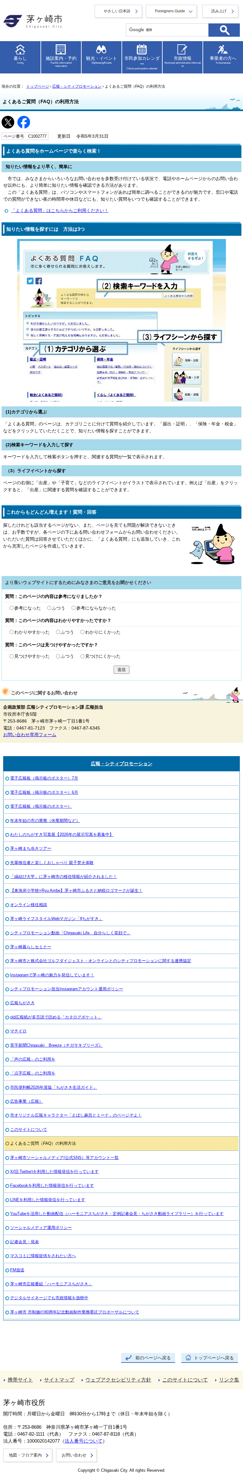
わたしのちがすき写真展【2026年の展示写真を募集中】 (62, 834)
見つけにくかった (103, 656)
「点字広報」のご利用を (32, 1073)
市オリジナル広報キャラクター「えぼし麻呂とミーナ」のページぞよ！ (76, 1115)
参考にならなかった (96, 608)
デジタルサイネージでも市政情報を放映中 (49, 1297)
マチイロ (18, 1031)
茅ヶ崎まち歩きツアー (30, 848)
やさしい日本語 (117, 11)
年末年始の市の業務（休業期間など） (45, 820)
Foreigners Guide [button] (170, 11)
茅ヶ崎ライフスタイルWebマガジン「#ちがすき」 (56, 918)
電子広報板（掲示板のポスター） (41, 806)
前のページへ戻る (153, 1358)
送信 (121, 669)
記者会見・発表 (24, 1241)
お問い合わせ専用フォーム (29, 734)
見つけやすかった (32, 656)
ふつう (58, 608)
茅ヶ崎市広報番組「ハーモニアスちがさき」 (51, 1284)
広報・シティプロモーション (77, 86)
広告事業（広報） (26, 1101)
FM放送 (17, 1270)
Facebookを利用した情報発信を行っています (52, 1185)
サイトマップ (59, 1379)
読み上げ (219, 11)
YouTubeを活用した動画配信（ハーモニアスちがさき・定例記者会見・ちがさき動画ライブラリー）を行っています (117, 1213)
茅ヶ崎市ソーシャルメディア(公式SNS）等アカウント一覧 (64, 1157)
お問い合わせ (74, 1455)
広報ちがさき (22, 1002)
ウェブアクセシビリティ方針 (118, 1379)
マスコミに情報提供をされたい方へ (43, 1255)
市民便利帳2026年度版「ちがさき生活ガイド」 (53, 1087)
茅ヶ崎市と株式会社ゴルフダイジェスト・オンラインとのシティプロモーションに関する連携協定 (100, 960)
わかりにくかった (103, 632)
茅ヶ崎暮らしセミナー (30, 946)
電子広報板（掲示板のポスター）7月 (44, 778)
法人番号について (84, 1441)
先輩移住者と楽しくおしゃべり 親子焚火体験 (52, 862)
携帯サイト (20, 1379)
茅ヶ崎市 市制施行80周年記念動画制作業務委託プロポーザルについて (74, 1312)
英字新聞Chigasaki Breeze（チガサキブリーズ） (56, 1045)
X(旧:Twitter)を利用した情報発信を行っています (54, 1171)
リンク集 (229, 1379)
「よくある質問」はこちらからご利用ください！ (60, 210)
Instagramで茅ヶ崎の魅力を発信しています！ (52, 975)
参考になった (27, 608)
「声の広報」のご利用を (32, 1059)
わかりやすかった (32, 632)
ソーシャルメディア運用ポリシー (41, 1227)
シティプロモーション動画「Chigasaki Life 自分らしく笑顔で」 (70, 933)
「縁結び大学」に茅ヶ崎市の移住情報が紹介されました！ (63, 876)
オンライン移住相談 (28, 904)
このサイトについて (28, 1129)
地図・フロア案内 (25, 1455)
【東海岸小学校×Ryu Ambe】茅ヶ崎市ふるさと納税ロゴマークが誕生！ (76, 890)
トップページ (37, 86)
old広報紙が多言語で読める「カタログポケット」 (56, 1017)
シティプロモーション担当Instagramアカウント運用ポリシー (66, 989)
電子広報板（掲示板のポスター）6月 (44, 792)
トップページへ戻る (214, 1358)
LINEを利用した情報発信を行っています (47, 1199)
